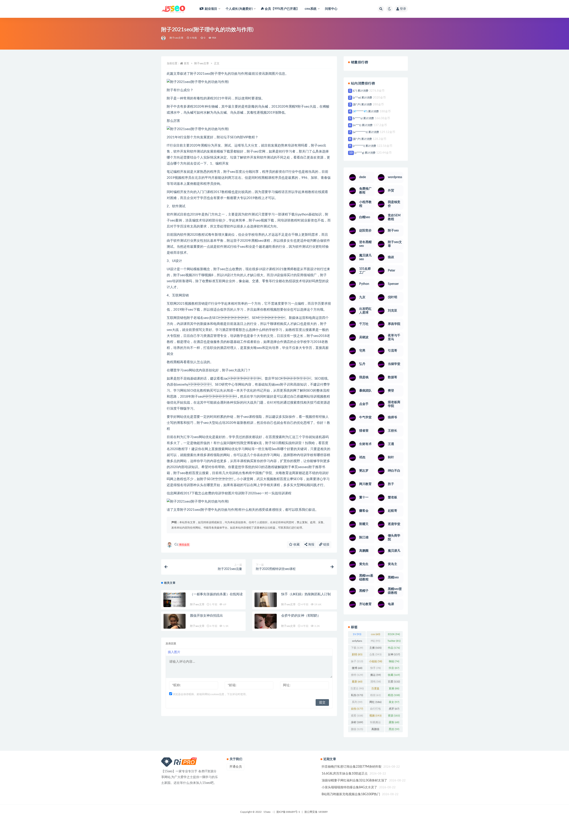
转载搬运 (375, 723)
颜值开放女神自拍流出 (206, 615)
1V (357, 634)
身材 (357, 722)
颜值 (357, 729)
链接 (325, 544)
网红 (375, 702)
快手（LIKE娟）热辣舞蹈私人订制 (306, 594)
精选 (394, 695)
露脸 (394, 722)
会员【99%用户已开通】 (282, 8)
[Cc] (163, 38)
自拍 (357, 708)
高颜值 (375, 730)
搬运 (375, 675)
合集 (375, 654)
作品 (394, 647)
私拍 (357, 695)
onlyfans (357, 642)
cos (375, 634)
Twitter (394, 641)
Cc (181, 544)
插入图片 (174, 652)
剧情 (357, 654)
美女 (394, 702)
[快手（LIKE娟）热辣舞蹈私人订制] (265, 603)
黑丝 (394, 729)
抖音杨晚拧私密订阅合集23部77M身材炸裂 (351, 766)
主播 (375, 647)
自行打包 (375, 709)
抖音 (394, 668)
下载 (357, 647)
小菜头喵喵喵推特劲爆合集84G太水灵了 (349, 787)
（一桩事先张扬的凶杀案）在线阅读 (216, 594)
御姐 (394, 661)
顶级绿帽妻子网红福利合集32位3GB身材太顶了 (354, 780)
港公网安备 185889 (316, 812)
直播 (394, 688)
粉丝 (375, 695)
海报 (310, 544)
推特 (357, 675)
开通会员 (235, 766)
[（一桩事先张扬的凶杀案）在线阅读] (174, 603)
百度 (394, 681)
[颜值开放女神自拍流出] (174, 625)
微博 (357, 668)
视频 (375, 715)
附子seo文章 (176, 38)
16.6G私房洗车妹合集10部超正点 (345, 773)
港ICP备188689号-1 (288, 812)
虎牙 (394, 708)
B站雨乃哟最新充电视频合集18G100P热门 (351, 794)
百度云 (357, 688)
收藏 (296, 544)
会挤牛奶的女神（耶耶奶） (301, 615)
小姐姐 (375, 661)
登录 (403, 8)
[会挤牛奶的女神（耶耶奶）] (265, 625)
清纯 (375, 681)
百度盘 (375, 689)
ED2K (394, 634)
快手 (375, 668)
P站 (375, 641)
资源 (394, 715)
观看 (357, 715)
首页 (186, 63)
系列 (357, 702)
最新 (357, 681)
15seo (266, 812)
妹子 (357, 661)
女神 (394, 654)
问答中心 (331, 8)
